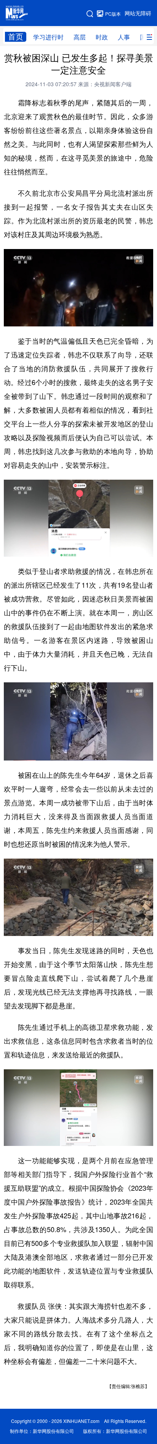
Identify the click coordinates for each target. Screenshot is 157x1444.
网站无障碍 (138, 13)
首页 (15, 37)
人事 (124, 37)
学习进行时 (48, 37)
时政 (102, 37)
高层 (80, 37)
